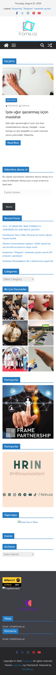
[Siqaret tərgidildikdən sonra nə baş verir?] (41, 358)
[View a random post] (50, 45)
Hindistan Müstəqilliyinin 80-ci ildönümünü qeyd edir (27, 261)
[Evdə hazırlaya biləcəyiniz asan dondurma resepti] (15, 333)
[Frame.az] (6, 45)
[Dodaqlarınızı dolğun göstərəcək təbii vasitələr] (41, 307)
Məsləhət (11, 100)
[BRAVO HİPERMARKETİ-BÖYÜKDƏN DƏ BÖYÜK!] (41, 333)
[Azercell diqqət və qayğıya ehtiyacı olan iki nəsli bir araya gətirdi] (15, 307)
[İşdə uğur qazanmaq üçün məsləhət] (28, 81)
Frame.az (25, 106)
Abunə (9, 206)
